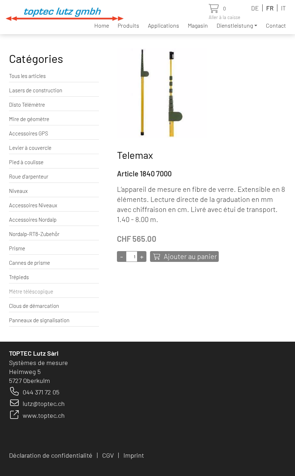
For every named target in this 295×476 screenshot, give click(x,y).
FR (269, 7)
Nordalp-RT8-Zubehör (34, 234)
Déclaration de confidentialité (50, 455)
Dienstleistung (235, 25)
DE (255, 7)
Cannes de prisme (29, 262)
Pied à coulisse (26, 162)
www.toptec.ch (44, 415)
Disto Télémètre (27, 104)
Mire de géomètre (29, 119)
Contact (276, 25)
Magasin (198, 25)
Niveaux (18, 191)
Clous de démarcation (34, 305)
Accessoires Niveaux (33, 205)
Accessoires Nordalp (32, 219)
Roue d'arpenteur (28, 176)
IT (283, 7)
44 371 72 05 (42, 392)
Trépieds (19, 277)
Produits (128, 25)
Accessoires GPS (28, 133)
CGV (108, 455)
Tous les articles (27, 76)
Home (101, 25)
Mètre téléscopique (31, 291)
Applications (163, 25)
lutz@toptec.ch (44, 403)
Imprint (133, 455)
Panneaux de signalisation (39, 320)
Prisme (17, 248)
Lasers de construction (35, 90)
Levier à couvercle (30, 147)
